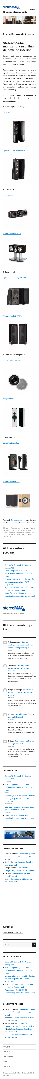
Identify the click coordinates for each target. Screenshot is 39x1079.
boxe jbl (32, 532)
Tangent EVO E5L (10, 399)
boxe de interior (11, 530)
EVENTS (6, 1062)
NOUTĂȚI (6, 1047)
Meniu (32, 9)
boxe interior (14, 532)
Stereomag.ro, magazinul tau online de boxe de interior (18, 46)
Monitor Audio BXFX (11, 481)
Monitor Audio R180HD (12, 316)
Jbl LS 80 (6, 112)
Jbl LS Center (8, 195)
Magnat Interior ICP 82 (12, 360)
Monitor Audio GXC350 (12, 233)
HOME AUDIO (25, 528)
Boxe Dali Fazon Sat (11, 443)
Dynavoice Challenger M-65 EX (15, 151)
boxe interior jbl (24, 532)
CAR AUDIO (7, 1067)
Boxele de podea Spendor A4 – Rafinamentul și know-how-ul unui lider (19, 573)
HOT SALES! (8, 1057)
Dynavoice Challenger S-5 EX (14, 278)
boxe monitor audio (9, 534)
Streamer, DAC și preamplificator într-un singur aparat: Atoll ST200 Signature (20, 582)
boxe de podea (22, 530)
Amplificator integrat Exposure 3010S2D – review (20, 692)
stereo (8, 528)
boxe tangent (20, 534)
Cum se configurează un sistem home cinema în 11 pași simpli (20, 645)
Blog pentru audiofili (15, 12)
